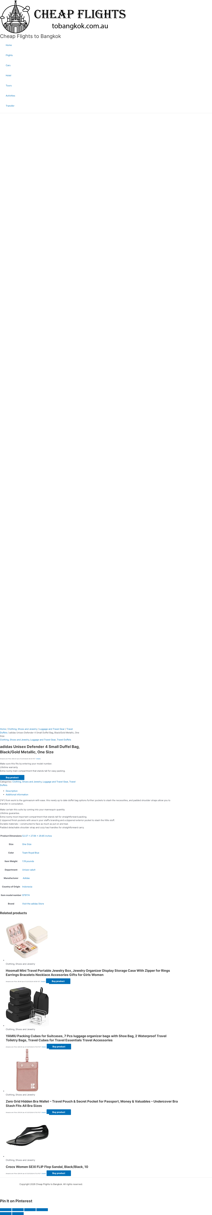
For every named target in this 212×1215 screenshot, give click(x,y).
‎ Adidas (26, 878)
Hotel (8, 75)
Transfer (10, 105)
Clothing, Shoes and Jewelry (22, 729)
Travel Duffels (64, 739)
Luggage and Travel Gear (52, 729)
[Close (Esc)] (42, 1209)
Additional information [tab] (17, 794)
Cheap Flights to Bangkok (30, 36)
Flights (9, 55)
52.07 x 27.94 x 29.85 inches (37, 835)
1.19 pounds (28, 861)
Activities (10, 95)
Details (38, 759)
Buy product (12, 777)
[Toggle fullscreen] (18, 1209)
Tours (9, 85)
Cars (8, 65)
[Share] (30, 1209)
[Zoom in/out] (6, 1209)
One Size (26, 844)
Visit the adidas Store (33, 903)
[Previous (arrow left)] (6, 1213)
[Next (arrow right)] (18, 1213)
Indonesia (27, 886)
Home (9, 45)
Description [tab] (12, 791)
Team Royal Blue (30, 852)
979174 (26, 895)
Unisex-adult (28, 869)
